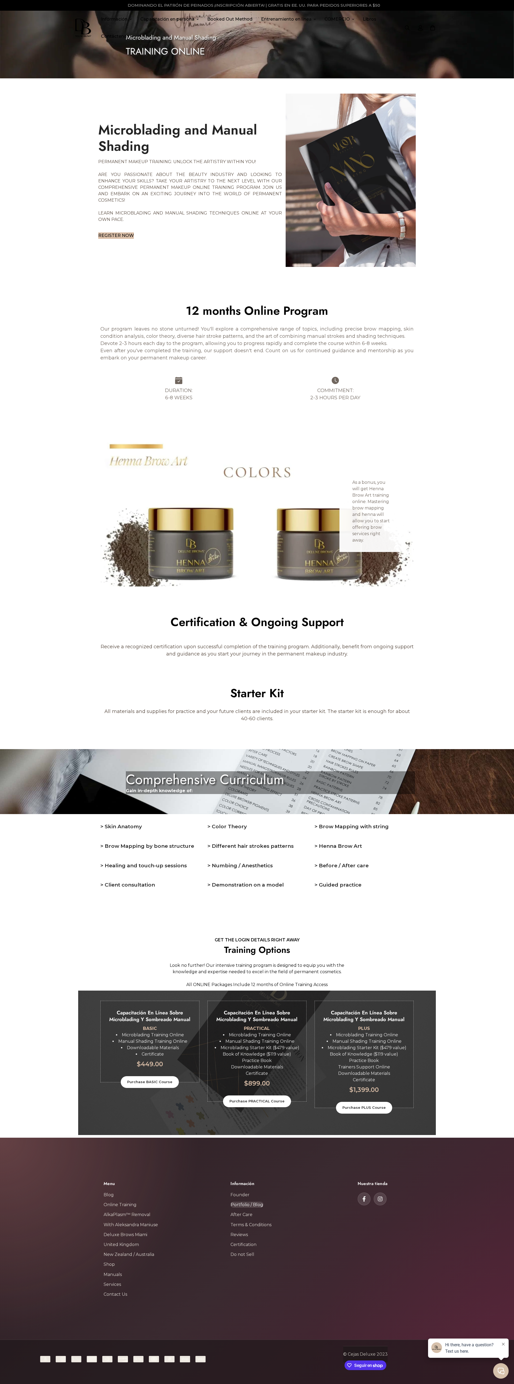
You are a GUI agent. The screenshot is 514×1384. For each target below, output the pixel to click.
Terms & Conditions (250, 1224)
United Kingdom (121, 1244)
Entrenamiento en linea (286, 19)
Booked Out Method (229, 19)
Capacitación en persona (167, 19)
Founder (240, 1194)
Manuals (113, 1274)
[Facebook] (364, 1199)
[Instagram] (380, 1199)
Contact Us (115, 1294)
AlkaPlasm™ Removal (127, 1214)
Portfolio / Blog (247, 1204)
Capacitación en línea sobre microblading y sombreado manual (256, 1016)
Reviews (239, 1234)
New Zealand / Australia (129, 1254)
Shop (109, 1264)
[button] (432, 28)
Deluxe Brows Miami (125, 1234)
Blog (109, 1194)
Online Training (120, 1204)
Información (114, 19)
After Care (241, 1214)
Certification (243, 1244)
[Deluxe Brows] (83, 28)
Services (112, 1284)
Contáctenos (115, 36)
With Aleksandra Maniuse (131, 1224)
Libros (369, 19)
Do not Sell (242, 1254)
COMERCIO (337, 19)
